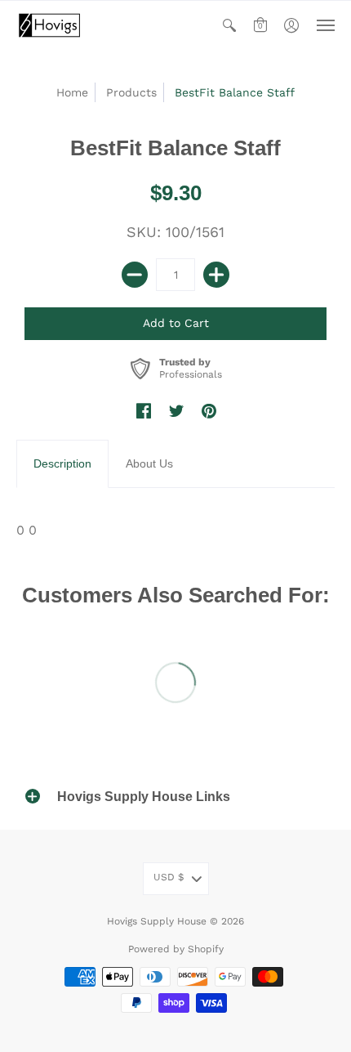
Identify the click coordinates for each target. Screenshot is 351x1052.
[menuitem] (229, 25)
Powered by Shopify (176, 949)
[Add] (216, 275)
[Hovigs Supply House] (49, 25)
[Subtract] (135, 275)
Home (72, 92)
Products (131, 92)
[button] (229, 25)
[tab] (62, 464)
